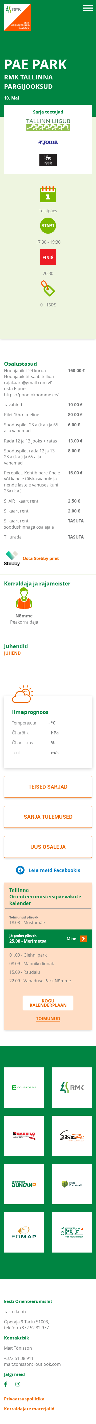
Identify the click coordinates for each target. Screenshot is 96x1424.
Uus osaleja (48, 846)
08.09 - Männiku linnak (31, 964)
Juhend (12, 653)
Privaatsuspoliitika (24, 1399)
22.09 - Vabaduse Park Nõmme (40, 981)
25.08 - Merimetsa (42, 939)
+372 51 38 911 (19, 1358)
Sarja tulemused (48, 816)
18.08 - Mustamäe (27, 920)
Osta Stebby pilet (41, 558)
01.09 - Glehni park (28, 955)
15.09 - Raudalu (24, 972)
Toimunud (48, 1019)
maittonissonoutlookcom (32, 1364)
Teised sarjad (48, 786)
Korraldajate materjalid (29, 1409)
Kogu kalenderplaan (48, 1003)
